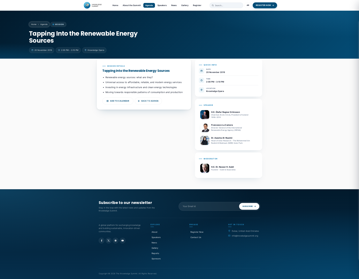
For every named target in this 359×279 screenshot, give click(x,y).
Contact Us (195, 237)
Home (115, 5)
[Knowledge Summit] (93, 5)
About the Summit (132, 5)
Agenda (149, 5)
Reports (155, 253)
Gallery (184, 5)
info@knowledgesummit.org (245, 236)
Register (197, 5)
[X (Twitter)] (108, 240)
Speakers (162, 5)
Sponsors (156, 258)
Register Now (196, 232)
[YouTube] (122, 240)
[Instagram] (115, 240)
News (174, 5)
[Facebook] (101, 240)
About (154, 232)
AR (248, 5)
